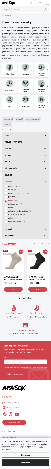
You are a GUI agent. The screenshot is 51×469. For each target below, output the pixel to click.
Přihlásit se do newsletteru (14, 374)
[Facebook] (4, 414)
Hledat (45, 9)
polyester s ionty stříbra (18, 193)
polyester (13, 218)
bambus (12, 200)
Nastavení (25, 455)
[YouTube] (17, 414)
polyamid (13, 197)
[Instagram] (10, 414)
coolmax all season (16, 215)
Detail (13, 289)
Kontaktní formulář (14, 422)
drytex (11, 208)
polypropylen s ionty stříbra (19, 211)
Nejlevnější (8, 119)
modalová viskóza (16, 222)
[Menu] (48, 3)
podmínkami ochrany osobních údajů (35, 368)
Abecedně (7, 125)
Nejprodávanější (33, 119)
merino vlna (14, 186)
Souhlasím (25, 463)
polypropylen (14, 204)
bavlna (12, 190)
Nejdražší (19, 119)
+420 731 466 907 (14, 407)
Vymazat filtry (10, 244)
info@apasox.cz (13, 403)
